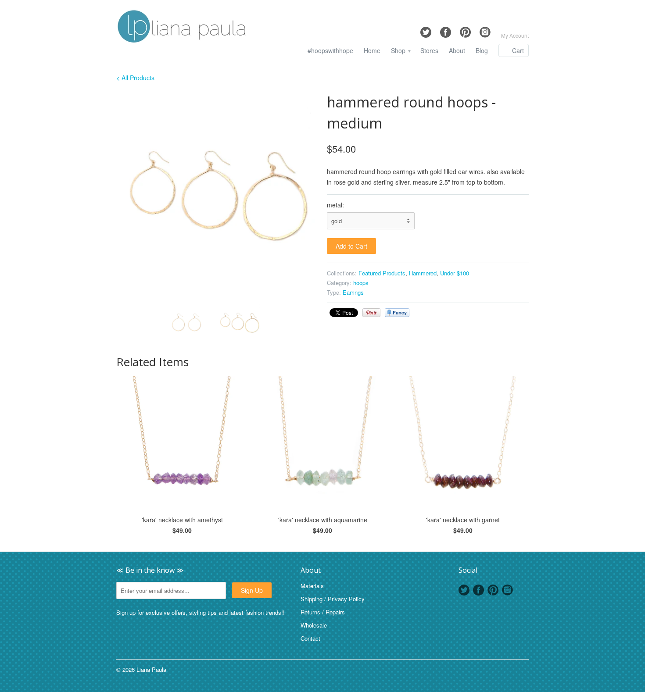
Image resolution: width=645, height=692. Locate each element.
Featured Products (381, 273)
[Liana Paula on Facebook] (445, 30)
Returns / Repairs (323, 612)
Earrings (353, 292)
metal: (335, 204)
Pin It (371, 312)
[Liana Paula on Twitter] (425, 30)
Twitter (464, 590)
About (457, 50)
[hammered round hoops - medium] (217, 192)
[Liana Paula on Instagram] (485, 30)
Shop (400, 50)
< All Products (135, 77)
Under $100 (454, 273)
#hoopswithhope (330, 50)
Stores (429, 50)
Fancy (397, 312)
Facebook (478, 590)
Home (372, 50)
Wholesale (314, 625)
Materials (312, 585)
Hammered (423, 273)
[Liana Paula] (182, 28)
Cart (518, 50)
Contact (310, 638)
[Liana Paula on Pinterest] (465, 30)
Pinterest (492, 590)
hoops (361, 282)
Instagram (507, 590)
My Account (515, 35)
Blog (482, 50)
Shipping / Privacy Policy (333, 599)
